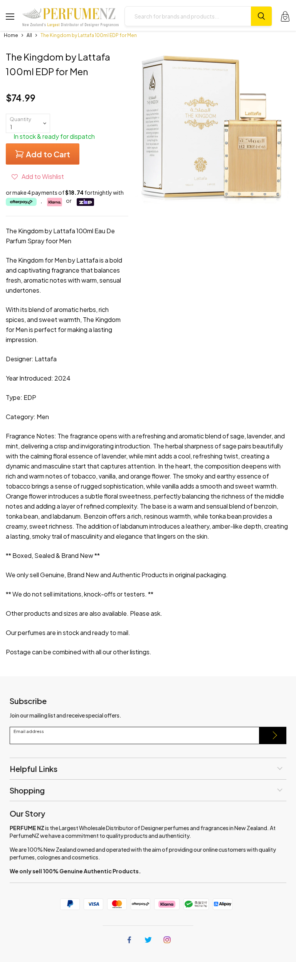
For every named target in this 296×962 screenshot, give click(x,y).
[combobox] (188, 16)
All (29, 35)
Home (11, 35)
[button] (38, 176)
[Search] (261, 16)
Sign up (272, 735)
